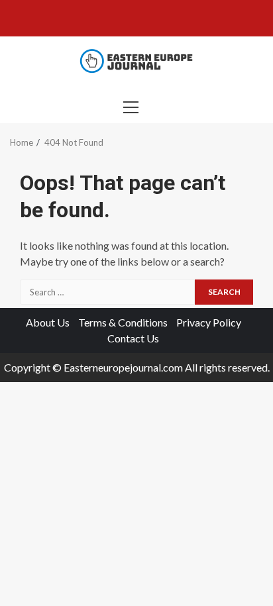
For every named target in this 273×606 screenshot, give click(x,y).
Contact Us (133, 338)
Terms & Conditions (123, 322)
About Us (48, 322)
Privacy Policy (208, 322)
